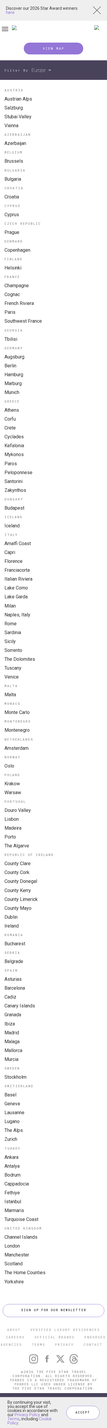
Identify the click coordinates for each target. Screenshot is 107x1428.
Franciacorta (17, 570)
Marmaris (14, 1210)
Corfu (10, 419)
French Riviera (19, 303)
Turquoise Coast (21, 1219)
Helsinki (12, 268)
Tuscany (12, 668)
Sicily (10, 641)
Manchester (16, 1255)
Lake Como (16, 588)
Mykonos (14, 454)
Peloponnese (18, 472)
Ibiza (9, 1024)
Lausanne (14, 1112)
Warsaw (12, 792)
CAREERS (15, 1337)
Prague (11, 232)
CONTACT (93, 1344)
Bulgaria (12, 179)
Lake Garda (16, 597)
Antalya (12, 1166)
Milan (10, 606)
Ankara (11, 1157)
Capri (9, 552)
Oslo (9, 766)
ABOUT (14, 1329)
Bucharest (14, 943)
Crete (10, 428)
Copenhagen (17, 250)
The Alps (13, 1130)
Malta (10, 694)
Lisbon (11, 819)
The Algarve (16, 846)
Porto (10, 837)
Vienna (11, 125)
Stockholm (15, 1077)
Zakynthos (15, 490)
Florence (13, 561)
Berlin (10, 366)
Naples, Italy (17, 615)
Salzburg (13, 108)
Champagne (16, 285)
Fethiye (12, 1193)
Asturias (13, 979)
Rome (10, 623)
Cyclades (14, 437)
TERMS (38, 1344)
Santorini (13, 481)
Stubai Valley (18, 116)
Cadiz (10, 997)
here (10, 12)
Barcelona (14, 988)
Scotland (13, 1264)
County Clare (17, 863)
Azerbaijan (15, 143)
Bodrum (12, 1175)
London (12, 1246)
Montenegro (17, 730)
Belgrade (13, 961)
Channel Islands (20, 1237)
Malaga (12, 1041)
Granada (12, 1014)
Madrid (11, 1033)
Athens (11, 410)
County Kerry (17, 890)
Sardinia (12, 632)
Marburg (13, 383)
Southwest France (23, 321)
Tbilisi (10, 339)
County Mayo (18, 908)
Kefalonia (14, 445)
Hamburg (13, 374)
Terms (13, 1418)
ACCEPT (82, 1412)
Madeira (12, 828)
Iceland (12, 526)
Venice (11, 677)
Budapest (14, 508)
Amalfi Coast (17, 543)
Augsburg (14, 357)
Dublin (11, 917)
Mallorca (13, 1050)
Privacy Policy (27, 1414)
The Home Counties (24, 1272)
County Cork (16, 872)
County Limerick (21, 899)
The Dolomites (19, 659)
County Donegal (20, 881)
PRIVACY (64, 1344)
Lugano (12, 1121)
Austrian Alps (18, 99)
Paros (10, 463)
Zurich (10, 1139)
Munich (11, 392)
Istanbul (12, 1201)
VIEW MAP (53, 48)
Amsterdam (16, 748)
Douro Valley (17, 810)
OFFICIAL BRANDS (54, 1337)
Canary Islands (19, 1006)
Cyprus (11, 214)
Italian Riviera (18, 579)
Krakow (12, 783)
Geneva (12, 1103)
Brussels (13, 161)
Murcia (11, 1059)
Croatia (11, 197)
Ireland (11, 926)
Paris (9, 312)
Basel (10, 1095)
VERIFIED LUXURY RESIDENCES (65, 1329)
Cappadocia (16, 1184)
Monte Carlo (17, 712)
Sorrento (13, 650)
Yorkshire (14, 1282)
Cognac (12, 294)
